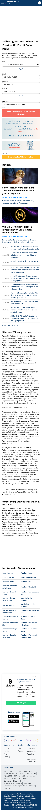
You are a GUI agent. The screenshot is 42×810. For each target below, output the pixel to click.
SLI (20, 771)
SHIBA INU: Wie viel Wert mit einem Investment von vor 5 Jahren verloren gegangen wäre (24, 318)
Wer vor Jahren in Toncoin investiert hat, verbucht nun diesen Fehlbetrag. (18, 202)
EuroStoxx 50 (9, 774)
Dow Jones (20, 774)
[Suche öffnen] (39, 2)
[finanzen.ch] (13, 1)
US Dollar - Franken (28, 577)
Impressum (31, 748)
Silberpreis (17, 781)
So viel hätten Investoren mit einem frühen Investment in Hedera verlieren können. (19, 241)
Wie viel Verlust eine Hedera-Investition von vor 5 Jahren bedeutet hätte (17, 229)
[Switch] (21, 70)
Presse (6, 754)
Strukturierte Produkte (13, 783)
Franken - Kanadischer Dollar (9, 611)
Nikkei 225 (8, 776)
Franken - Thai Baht (28, 587)
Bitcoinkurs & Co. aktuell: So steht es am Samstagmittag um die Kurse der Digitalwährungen (24, 269)
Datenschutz (31, 751)
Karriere (7, 751)
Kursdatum (6, 81)
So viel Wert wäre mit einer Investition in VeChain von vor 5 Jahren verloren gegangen (24, 278)
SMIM (25, 771)
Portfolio (7, 786)
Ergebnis (5, 101)
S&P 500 (17, 776)
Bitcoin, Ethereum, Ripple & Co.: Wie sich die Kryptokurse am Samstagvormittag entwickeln (24, 295)
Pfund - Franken (8, 577)
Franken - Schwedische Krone (9, 587)
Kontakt (7, 748)
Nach (4, 74)
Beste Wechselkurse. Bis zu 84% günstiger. (21, 112)
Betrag (5, 88)
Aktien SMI (8, 771)
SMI (23, 776)
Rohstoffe (27, 783)
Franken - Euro (26, 573)
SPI (15, 771)
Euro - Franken (8, 573)
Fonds (26, 781)
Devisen (6, 164)
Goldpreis (31, 776)
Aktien (6, 778)
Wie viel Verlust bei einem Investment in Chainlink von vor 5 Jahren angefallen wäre (23, 309)
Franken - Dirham (9, 605)
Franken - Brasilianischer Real (10, 636)
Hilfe (19, 748)
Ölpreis (32, 786)
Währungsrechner (20, 786)
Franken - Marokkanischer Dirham (29, 636)
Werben (21, 751)
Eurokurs (7, 781)
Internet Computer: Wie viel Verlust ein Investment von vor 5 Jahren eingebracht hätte (24, 286)
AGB (28, 757)
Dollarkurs (23, 778)
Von (3, 62)
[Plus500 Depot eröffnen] (12, 3)
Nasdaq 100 (31, 774)
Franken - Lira (26, 581)
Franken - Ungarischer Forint (9, 599)
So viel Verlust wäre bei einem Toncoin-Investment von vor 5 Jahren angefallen (18, 190)
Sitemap (7, 757)
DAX (30, 771)
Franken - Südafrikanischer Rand (29, 624)
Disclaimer (31, 754)
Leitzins (7, 788)
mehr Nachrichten (9, 325)
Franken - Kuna (8, 581)
